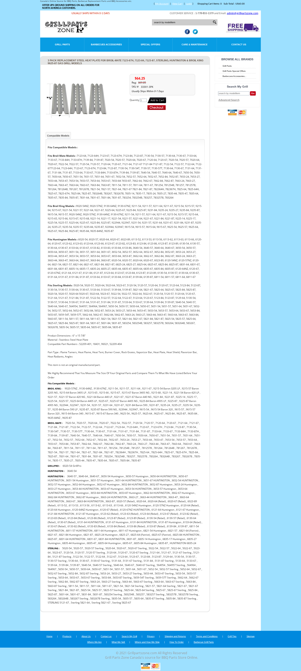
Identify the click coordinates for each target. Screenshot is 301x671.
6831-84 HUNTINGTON (111, 539)
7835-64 (102, 460)
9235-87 (84, 409)
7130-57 (65, 431)
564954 (161, 565)
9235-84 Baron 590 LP (65, 409)
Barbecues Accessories (106, 44)
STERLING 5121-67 (59, 602)
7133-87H (193, 431)
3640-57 (72, 476)
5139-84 (63, 565)
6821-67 (52, 534)
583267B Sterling (100, 598)
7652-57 (68, 440)
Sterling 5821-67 (101, 602)
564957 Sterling (176, 565)
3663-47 (173, 497)
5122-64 (100, 556)
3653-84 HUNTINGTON (104, 493)
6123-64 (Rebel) (149, 514)
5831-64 (63, 594)
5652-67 (196, 569)
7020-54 (70, 423)
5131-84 (148, 561)
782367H (133, 452)
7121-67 (194, 423)
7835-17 (57, 460)
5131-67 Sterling (132, 561)
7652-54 (57, 440)
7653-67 (52, 444)
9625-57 (136, 413)
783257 (131, 456)
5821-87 (74, 590)
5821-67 (182, 586)
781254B (124, 448)
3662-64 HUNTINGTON (156, 493)
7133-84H (180, 431)
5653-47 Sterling (164, 573)
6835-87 (163, 543)
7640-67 (108, 435)
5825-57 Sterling (112, 590)
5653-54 (180, 573)
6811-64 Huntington (105, 530)
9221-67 (118, 397)
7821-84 (97, 452)
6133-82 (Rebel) (77, 526)
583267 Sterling (79, 598)
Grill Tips (232, 636)
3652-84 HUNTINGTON (134, 484)
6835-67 (127, 543)
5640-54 (86, 565)
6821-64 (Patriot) (188, 530)
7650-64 (142, 435)
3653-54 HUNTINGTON (138, 489)
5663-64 (159, 581)
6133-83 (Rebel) (96, 526)
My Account (162, 3)
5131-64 (116, 561)
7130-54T (53, 431)
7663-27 (142, 444)
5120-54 (68, 552)
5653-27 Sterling (132, 573)
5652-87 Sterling (89, 573)
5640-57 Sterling (102, 565)
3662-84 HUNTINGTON (61, 497)
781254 (113, 448)
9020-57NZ (71, 388)
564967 (52, 569)
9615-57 (179, 409)
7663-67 (187, 444)
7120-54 (137, 423)
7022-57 (126, 423)
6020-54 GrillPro (72, 466)
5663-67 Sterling (174, 581)
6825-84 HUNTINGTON (186, 534)
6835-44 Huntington (73, 543)
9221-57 (52, 397)
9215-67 (115, 392)
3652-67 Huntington (108, 484)
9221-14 (167, 392)
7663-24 (131, 444)
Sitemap (251, 636)
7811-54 (68, 448)
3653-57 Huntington (164, 489)
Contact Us (238, 44)
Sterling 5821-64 (80, 602)
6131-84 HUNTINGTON (143, 522)
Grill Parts (62, 44)
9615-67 (90, 413)
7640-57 (86, 435)
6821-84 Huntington (70, 534)
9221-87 (169, 397)
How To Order (177, 642)
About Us (86, 636)
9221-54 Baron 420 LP (186, 392)
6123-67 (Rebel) (169, 514)
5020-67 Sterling (137, 548)
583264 (52, 598)
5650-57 (74, 569)
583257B (171, 594)
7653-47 (158, 440)
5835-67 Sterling (154, 598)
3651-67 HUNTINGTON (156, 480)
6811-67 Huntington (130, 530)
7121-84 (52, 427)
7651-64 (187, 435)
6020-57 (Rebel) (126, 501)
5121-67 (166, 552)
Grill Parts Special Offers (234, 71)
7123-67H (156, 427)
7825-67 (169, 452)
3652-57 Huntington (59, 484)
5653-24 (105, 573)
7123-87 (180, 427)
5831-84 (86, 594)
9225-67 (103, 401)
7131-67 (123, 431)
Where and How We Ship (147, 642)
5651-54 (108, 569)
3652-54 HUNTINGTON (185, 480)
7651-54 (165, 435)
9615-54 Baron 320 (162, 409)
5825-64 (129, 590)
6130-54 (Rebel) (156, 518)
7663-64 (176, 444)
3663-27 (133, 497)
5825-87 (52, 594)
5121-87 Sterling (61, 556)
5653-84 (106, 577)
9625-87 (181, 413)
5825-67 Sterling (176, 590)
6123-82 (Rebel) (189, 514)
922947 (74, 405)
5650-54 (63, 569)
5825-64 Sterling (144, 590)
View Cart (177, 3)
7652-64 (79, 440)
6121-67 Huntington (187, 509)
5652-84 (73, 573)
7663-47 (165, 444)
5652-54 (153, 569)
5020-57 (78, 548)
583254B (129, 594)
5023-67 (57, 552)
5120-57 (79, 552)
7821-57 (63, 452)
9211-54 (113, 388)
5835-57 (127, 598)
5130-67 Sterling (100, 561)
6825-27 (124, 534)
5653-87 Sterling (122, 577)
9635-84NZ (54, 418)
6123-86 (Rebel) (96, 518)
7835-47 (91, 460)
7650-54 (120, 435)
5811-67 (107, 586)
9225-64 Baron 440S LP (83, 401)
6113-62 (96, 505)
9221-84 (158, 397)
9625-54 (125, 413)
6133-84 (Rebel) (116, 526)
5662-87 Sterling (79, 581)
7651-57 (176, 435)
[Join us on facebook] (186, 33)
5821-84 (63, 590)
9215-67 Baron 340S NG (135, 392)
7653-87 (75, 444)
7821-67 (86, 452)
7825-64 (144, 452)
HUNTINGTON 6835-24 (183, 543)
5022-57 (164, 548)
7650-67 (153, 435)
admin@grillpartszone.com (242, 13)
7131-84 (134, 431)
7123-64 (120, 427)
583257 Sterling (155, 594)
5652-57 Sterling (169, 569)
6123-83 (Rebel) (57, 518)
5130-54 (179, 556)
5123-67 (134, 556)
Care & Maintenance (194, 44)
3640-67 (94, 476)
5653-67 (74, 577)
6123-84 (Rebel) (77, 518)
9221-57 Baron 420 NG (72, 397)
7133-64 (156, 431)
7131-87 (145, 431)
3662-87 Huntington (87, 497)
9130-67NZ (100, 388)
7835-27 (68, 460)
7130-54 (191, 427)
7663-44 (153, 444)
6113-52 (62, 505)
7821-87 (108, 452)
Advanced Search (228, 100)
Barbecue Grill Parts (204, 642)
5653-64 (63, 577)
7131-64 (111, 431)
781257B (147, 448)
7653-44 (147, 440)
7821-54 (52, 452)
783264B (165, 456)
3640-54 (72, 471)
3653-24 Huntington (185, 484)
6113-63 (107, 505)
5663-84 (191, 581)
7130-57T (77, 431)
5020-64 (110, 548)
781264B (169, 448)
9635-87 (67, 418)
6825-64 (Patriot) (140, 534)
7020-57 (81, 423)
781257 (135, 448)
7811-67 (102, 448)
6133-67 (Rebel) (57, 526)
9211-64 (135, 388)
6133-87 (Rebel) (156, 526)
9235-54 (187, 405)
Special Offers (150, 44)
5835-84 (170, 598)
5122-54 (78, 556)
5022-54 (153, 548)
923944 (123, 409)
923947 (133, 409)
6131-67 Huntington (117, 522)
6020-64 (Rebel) (157, 501)
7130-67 (100, 431)
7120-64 (160, 423)
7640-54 (75, 435)
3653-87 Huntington (130, 493)
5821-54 (118, 586)
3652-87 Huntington (161, 484)
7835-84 (124, 460)
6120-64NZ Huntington (85, 509)
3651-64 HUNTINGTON (128, 480)
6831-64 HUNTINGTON (72, 539)
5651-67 (141, 569)
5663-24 (95, 581)
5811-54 (73, 586)
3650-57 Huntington (137, 476)
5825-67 (160, 590)
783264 (153, 456)
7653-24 (124, 440)
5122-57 (89, 556)
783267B (187, 456)
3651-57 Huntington (102, 480)
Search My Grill (129, 636)
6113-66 (118, 505)
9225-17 (192, 397)
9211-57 (124, 388)
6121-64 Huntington (163, 509)
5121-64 (155, 552)
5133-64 (180, 561)
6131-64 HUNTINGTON (90, 522)
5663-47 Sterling (143, 581)
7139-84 (52, 435)
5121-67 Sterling (182, 552)
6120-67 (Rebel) (109, 509)
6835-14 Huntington (149, 539)
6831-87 (131, 539)
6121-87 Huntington (87, 514)
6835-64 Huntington (109, 543)
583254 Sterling (113, 594)
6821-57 (172, 530)
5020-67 (121, 548)
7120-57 (149, 423)
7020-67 (104, 423)
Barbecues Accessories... (234, 76)
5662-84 (63, 581)
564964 (191, 565)
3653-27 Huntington (59, 489)
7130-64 (89, 431)
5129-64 (168, 556)
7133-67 (168, 431)
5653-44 (148, 573)
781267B (192, 448)
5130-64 (73, 561)
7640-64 (97, 435)
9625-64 (147, 413)
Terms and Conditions (207, 636)
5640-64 (118, 565)
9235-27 (176, 405)
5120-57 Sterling (95, 552)
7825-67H (181, 452)
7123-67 (144, 427)
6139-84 (171, 526)
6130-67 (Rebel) (67, 522)
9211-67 (147, 388)
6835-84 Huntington (145, 543)
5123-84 (145, 556)
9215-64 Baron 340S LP (73, 392)
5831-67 (75, 594)
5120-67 (123, 552)
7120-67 (171, 423)
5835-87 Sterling (186, 598)
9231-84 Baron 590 (136, 405)
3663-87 (110, 501)
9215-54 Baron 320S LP (166, 388)
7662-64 (86, 444)
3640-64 (83, 476)
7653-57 (181, 440)
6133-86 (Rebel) (136, 526)
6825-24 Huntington (106, 534)
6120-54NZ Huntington (138, 505)
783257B (142, 456)
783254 (108, 456)
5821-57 (150, 586)
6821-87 (88, 534)
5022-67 (187, 548)
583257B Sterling (188, 594)
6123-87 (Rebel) (116, 518)
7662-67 (97, 444)
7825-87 (52, 456)
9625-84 (170, 413)
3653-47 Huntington (112, 489)
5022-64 (176, 548)
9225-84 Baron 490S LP (152, 401)
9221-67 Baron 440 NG (138, 397)
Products (66, 636)
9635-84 (192, 413)
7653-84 (63, 444)
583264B (63, 598)
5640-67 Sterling (145, 565)
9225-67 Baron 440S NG (124, 401)
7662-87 (120, 444)
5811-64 (95, 586)
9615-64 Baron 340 (72, 413)
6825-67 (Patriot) (161, 534)
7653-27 (136, 440)
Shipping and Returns (175, 636)
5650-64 (85, 569)
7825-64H (156, 452)
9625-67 (158, 413)
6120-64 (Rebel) (190, 505)
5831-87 (97, 594)
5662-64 (182, 577)
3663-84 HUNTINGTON (90, 501)
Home (49, 636)
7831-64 (63, 456)
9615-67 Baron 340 (107, 413)
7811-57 (79, 448)
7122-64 (97, 427)
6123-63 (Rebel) (129, 514)
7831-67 (75, 456)
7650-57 (131, 435)
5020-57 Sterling (94, 548)
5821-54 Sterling (134, 586)
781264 (158, 448)
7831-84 (86, 456)
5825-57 (97, 590)
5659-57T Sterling (166, 577)
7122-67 (108, 427)
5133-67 (191, 561)
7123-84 (168, 427)
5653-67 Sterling (90, 577)
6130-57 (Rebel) (176, 518)
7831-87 (97, 456)
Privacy (151, 636)
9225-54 (52, 401)
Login (189, 3)
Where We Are (94, 642)
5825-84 (192, 590)
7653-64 (192, 440)
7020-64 (92, 423)
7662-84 (108, 444)
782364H (120, 452)
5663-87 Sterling (57, 586)
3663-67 (70, 501)
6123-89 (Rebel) (136, 518)
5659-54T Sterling (144, 577)
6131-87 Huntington (169, 522)
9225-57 (63, 401)
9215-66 (104, 392)
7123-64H (132, 427)
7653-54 (169, 440)
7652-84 (102, 440)
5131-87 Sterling (164, 561)
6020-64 (141, 501)
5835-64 (139, 598)
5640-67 (129, 565)
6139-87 (183, 526)
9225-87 (172, 401)
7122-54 (75, 427)
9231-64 (107, 405)
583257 (140, 594)
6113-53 (73, 505)
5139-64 (52, 565)
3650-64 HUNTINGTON (163, 476)
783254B (119, 456)
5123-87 (156, 556)
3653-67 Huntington (77, 493)
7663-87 (57, 448)
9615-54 (144, 409)
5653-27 (116, 573)
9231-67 (119, 405)
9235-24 (165, 405)
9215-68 (156, 392)
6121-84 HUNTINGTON (61, 514)
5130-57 (190, 556)
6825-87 (52, 539)
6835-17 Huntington (174, 539)
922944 (64, 405)
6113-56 (84, 505)
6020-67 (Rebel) (177, 501)
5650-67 (96, 569)
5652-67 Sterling (57, 573)
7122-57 (86, 427)
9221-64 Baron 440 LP (99, 397)
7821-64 (75, 452)
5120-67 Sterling (138, 552)
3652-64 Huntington (83, 484)
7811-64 (91, 448)
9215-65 (92, 392)
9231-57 (96, 405)
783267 (176, 456)
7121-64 (182, 423)
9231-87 (154, 405)
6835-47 (91, 543)
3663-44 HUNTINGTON (153, 497)
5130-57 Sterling (57, 561)
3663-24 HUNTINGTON (114, 497)
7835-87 (136, 460)
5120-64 (111, 552)
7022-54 (115, 423)
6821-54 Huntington (154, 530)
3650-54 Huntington (112, 476)
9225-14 (180, 397)
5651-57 (119, 569)
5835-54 (116, 598)
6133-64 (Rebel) (192, 522)
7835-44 (79, 460)
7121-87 (63, 427)
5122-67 (111, 556)
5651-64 (130, 569)
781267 (180, 448)
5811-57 (84, 586)
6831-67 (92, 539)
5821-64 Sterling (166, 586)
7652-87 (113, 440)
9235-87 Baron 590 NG (104, 409)
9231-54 (85, 405)
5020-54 (67, 548)
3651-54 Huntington (77, 480)
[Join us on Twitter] (194, 33)
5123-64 (123, 556)
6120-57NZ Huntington (166, 505)
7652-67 (91, 440)
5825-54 (85, 590)
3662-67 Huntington (183, 493)
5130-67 (84, 561)
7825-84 (193, 452)
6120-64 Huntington (59, 509)
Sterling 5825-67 (121, 602)
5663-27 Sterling (111, 581)
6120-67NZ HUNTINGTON (135, 509)
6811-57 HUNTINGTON (79, 530)
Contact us (106, 636)
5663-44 (127, 581)
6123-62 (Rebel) (110, 514)
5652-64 (185, 569)
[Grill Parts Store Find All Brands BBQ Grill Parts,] (66, 32)
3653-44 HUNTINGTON (85, 489)
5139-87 (75, 565)
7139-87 (63, 435)
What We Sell (118, 642)
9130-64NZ (85, 388)
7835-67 (113, 460)
